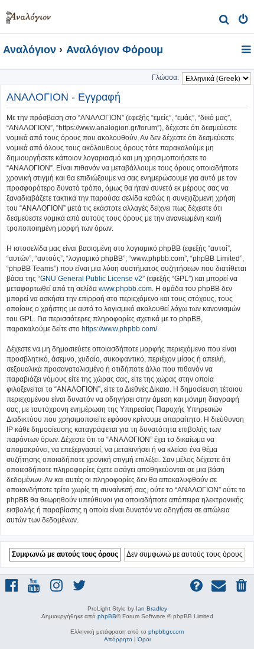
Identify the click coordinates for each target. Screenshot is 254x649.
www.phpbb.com (125, 289)
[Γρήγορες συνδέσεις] (247, 50)
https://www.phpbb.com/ (119, 329)
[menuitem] (224, 21)
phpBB (106, 616)
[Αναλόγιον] (28, 15)
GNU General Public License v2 (91, 279)
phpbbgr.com (166, 631)
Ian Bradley (151, 608)
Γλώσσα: (165, 77)
